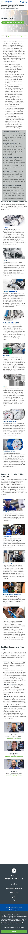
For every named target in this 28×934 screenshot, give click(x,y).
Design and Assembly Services (12, 594)
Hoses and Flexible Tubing (11, 323)
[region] (14, 922)
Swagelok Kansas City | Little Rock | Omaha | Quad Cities (13, 6)
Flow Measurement (9, 451)
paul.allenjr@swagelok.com (14, 775)
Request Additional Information (12, 22)
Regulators (6, 356)
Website (14, 898)
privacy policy (21, 922)
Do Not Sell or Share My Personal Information (14, 927)
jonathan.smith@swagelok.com (14, 756)
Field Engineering (8, 512)
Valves (5, 260)
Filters (5, 387)
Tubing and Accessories (10, 291)
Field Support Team (22, 36)
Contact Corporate (14, 910)
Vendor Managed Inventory (11, 563)
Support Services (11, 36)
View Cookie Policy (6, 925)
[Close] (26, 912)
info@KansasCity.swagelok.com (14, 888)
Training (5, 619)
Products (3, 36)
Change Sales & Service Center (14, 907)
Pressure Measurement (10, 421)
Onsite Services (7, 537)
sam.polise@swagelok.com (14, 738)
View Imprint (13, 925)
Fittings (5, 227)
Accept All (14, 931)
